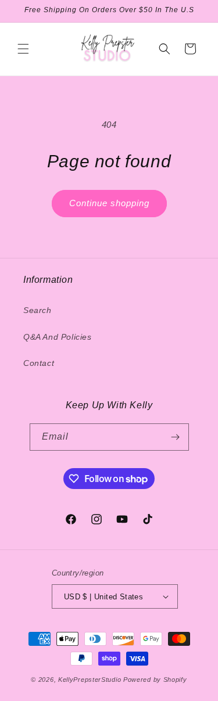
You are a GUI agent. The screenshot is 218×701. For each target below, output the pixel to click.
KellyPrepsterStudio (89, 679)
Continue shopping (109, 203)
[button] (23, 49)
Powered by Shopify (155, 679)
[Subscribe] (175, 437)
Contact (38, 363)
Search (37, 310)
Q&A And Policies (57, 336)
